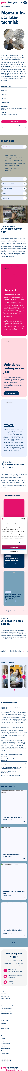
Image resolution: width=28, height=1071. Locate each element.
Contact (3, 1038)
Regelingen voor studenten (7, 1045)
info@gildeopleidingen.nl (8, 743)
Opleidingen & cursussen (6, 1011)
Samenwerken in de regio (6, 1013)
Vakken (5, 193)
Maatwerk (3, 1016)
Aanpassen (13, 551)
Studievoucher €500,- (9, 183)
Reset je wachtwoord (5, 1050)
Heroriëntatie (4, 1001)
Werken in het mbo (5, 1031)
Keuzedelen (6, 198)
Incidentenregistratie (5, 1043)
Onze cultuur (4, 1026)
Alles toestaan (14, 547)
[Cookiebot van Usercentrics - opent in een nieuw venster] (20, 519)
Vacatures (3, 1023)
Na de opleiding (7, 188)
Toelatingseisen (7, 146)
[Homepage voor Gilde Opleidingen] (9, 2)
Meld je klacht (4, 1041)
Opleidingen (3, 993)
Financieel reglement (5, 1053)
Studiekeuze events (5, 996)
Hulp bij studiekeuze (5, 998)
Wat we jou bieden (5, 1028)
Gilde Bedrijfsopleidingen (6, 1008)
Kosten (5, 179)
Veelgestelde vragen (5, 1048)
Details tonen (20, 542)
